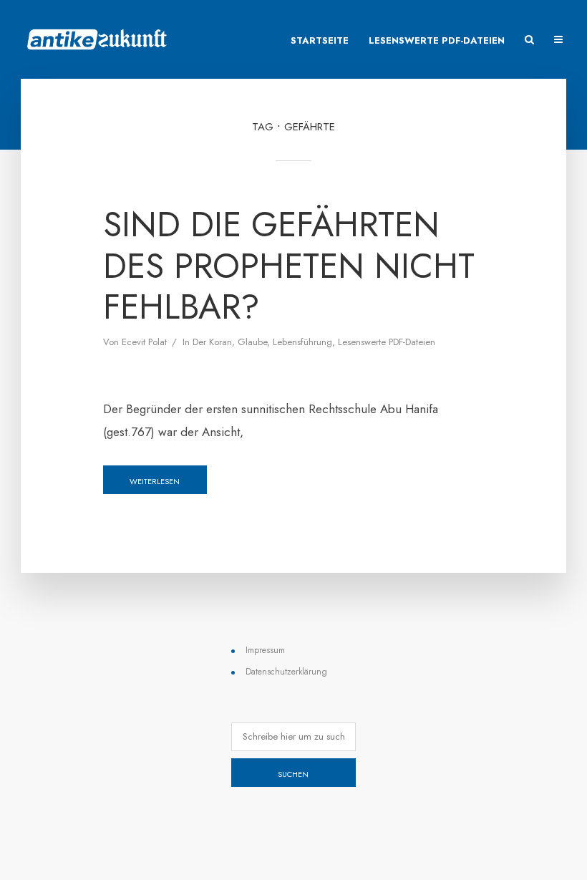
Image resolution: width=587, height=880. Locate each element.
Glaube (252, 342)
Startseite (320, 40)
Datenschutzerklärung (286, 671)
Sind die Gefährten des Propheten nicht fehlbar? (289, 266)
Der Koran (212, 342)
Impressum (265, 650)
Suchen (293, 774)
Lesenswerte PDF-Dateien (437, 40)
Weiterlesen (155, 481)
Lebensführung (302, 342)
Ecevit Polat (144, 342)
